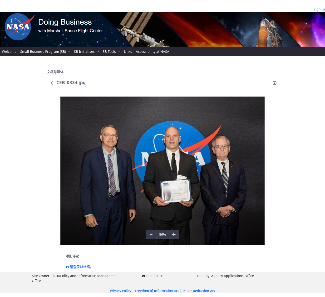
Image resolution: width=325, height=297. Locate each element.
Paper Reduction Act (199, 290)
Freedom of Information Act (157, 290)
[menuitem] (9, 51)
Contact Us (154, 275)
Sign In (319, 9)
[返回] (51, 83)
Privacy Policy (120, 290)
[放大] (173, 234)
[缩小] (151, 234)
